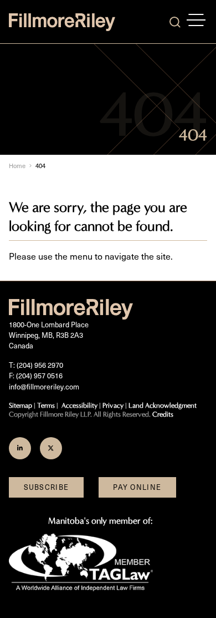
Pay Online (137, 487)
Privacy (113, 405)
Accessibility (79, 405)
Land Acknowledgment (162, 405)
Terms (46, 405)
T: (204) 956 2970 (36, 365)
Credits (162, 414)
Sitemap (20, 405)
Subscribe (46, 487)
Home (17, 165)
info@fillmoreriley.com (44, 387)
